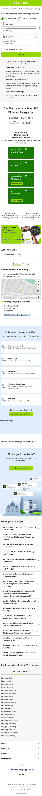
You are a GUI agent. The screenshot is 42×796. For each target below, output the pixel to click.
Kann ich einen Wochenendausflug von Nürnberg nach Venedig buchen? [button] (17, 617)
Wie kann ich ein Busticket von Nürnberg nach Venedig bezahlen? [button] (18, 624)
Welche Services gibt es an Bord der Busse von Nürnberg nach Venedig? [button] (19, 654)
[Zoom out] (38, 284)
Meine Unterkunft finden (14, 49)
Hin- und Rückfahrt (29, 19)
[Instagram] (20, 779)
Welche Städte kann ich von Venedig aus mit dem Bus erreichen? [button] (19, 602)
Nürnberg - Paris (7, 696)
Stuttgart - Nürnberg (8, 727)
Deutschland (25, 9)
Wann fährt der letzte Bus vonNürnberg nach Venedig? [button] (20, 646)
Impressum (12, 787)
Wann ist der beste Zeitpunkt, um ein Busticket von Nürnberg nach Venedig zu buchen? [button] (18, 537)
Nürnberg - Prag (7, 678)
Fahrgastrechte (30, 784)
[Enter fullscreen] (38, 291)
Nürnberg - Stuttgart (8, 715)
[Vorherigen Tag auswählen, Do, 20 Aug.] (35, 37)
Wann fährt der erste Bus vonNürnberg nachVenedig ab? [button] (17, 639)
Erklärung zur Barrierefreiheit (26, 787)
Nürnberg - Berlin (7, 684)
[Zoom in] (38, 281)
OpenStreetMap (32, 297)
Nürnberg (37, 9)
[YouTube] (21, 779)
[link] (21, 481)
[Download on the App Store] (28, 770)
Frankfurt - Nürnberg (8, 711)
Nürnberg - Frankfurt (8, 702)
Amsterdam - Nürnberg (9, 733)
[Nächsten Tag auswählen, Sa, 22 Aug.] (38, 37)
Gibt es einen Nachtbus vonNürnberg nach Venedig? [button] (19, 609)
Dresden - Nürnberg (8, 736)
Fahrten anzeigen (17, 201)
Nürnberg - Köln (6, 708)
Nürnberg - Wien (7, 705)
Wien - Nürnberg (7, 718)
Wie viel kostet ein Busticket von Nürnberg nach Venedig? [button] (19, 568)
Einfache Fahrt (11, 19)
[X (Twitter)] (22, 779)
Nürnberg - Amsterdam (9, 721)
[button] (21, 24)
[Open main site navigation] (3, 3)
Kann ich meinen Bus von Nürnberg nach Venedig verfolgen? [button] (18, 575)
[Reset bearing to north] (38, 287)
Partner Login (11, 784)
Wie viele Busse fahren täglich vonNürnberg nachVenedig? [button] (19, 560)
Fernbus (15, 9)
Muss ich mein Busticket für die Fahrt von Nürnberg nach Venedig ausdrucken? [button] (18, 632)
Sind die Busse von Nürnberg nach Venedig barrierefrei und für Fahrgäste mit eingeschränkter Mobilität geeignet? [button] (19, 593)
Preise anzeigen (16, 183)
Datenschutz (20, 784)
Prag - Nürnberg (7, 681)
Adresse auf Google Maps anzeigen (17, 315)
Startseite (5, 9)
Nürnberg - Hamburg (8, 724)
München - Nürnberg (8, 693)
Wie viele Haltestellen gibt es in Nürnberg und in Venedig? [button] (18, 545)
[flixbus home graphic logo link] (21, 3)
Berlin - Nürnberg (7, 687)
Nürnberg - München (8, 690)
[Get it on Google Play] (16, 770)
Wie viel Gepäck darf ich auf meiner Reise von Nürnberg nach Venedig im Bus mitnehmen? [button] (18, 583)
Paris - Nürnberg (7, 699)
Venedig (26, 264)
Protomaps (24, 297)
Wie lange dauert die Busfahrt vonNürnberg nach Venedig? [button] (19, 528)
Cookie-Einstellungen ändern (23, 789)
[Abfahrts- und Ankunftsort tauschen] (38, 27)
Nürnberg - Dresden (8, 730)
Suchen (21, 54)
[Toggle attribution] (38, 297)
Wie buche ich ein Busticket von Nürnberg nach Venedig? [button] (18, 553)
